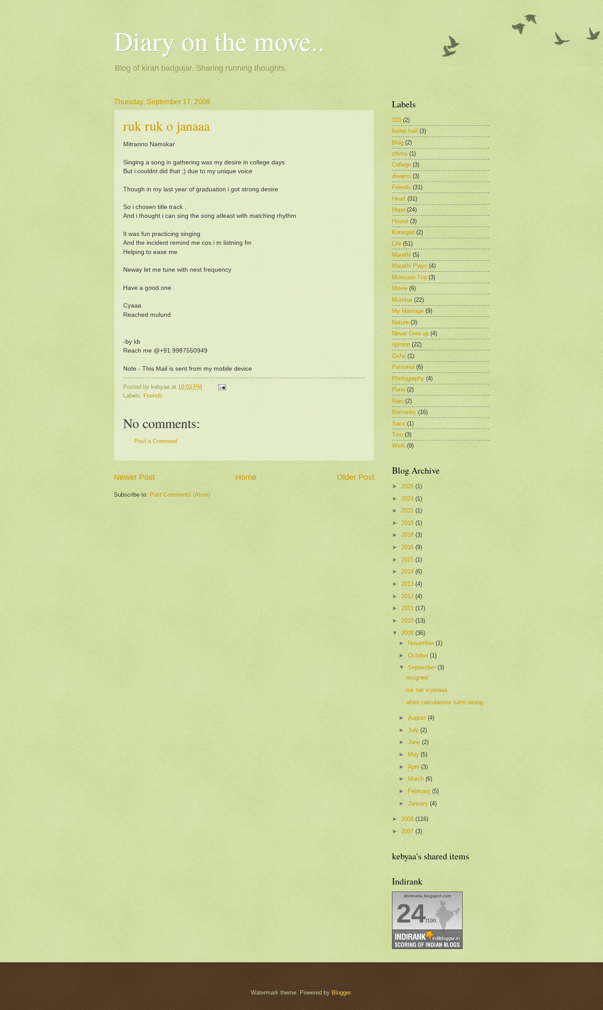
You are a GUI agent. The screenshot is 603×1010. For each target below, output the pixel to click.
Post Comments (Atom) (180, 494)
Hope (398, 209)
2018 (408, 535)
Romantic (404, 412)
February (420, 791)
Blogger (341, 992)
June (415, 742)
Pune (398, 389)
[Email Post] (220, 386)
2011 (408, 608)
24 (411, 913)
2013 (408, 584)
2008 (408, 819)
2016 (408, 547)
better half (405, 131)
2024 (408, 498)
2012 (408, 596)
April (414, 766)
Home (245, 477)
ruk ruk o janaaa (166, 125)
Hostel (400, 221)
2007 (408, 831)
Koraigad (403, 232)
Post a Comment (155, 441)
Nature (400, 322)
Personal (403, 367)
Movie (399, 288)
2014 (408, 571)
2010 (408, 620)
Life (396, 243)
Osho (399, 356)
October (419, 655)
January (419, 803)
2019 (408, 523)
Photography (408, 378)
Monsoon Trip (409, 277)
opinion (401, 344)
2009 (408, 633)
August (418, 717)
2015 (408, 559)
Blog (397, 142)
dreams (401, 176)
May (414, 754)
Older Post (355, 477)
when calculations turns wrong (444, 702)
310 (396, 120)
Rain (397, 401)
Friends (152, 395)
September (422, 667)
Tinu (397, 434)
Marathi (401, 254)
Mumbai (402, 299)
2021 (408, 510)
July (414, 730)
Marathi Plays (409, 265)
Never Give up (410, 333)
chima (399, 153)
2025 (408, 486)
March (417, 778)
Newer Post (134, 477)
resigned (417, 677)
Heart (399, 198)
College (401, 164)
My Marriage (408, 311)
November (422, 643)
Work (398, 445)
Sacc (398, 423)
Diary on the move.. (219, 40)
